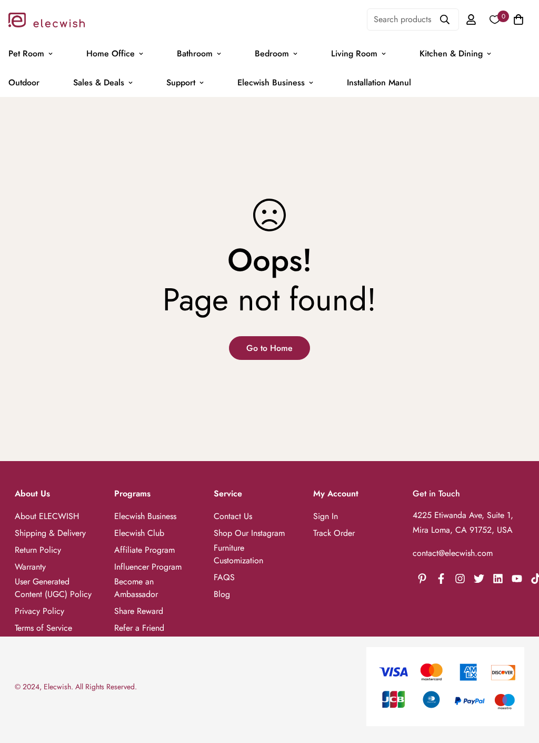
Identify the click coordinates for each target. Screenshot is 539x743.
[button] (516, 19)
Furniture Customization (238, 554)
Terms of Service (43, 628)
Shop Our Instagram (249, 533)
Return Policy (38, 550)
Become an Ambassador (136, 587)
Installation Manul (379, 82)
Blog (222, 594)
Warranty (30, 567)
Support (180, 82)
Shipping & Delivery (50, 533)
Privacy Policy (39, 611)
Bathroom (195, 53)
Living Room (354, 53)
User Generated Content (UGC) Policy (53, 587)
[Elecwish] (46, 19)
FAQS (224, 577)
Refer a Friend (139, 628)
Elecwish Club (139, 533)
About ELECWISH (47, 516)
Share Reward (138, 611)
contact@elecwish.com (453, 553)
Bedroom (272, 53)
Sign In (325, 516)
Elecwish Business (271, 82)
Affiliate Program (144, 550)
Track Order (334, 533)
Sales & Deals (98, 82)
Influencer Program (148, 567)
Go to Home (269, 348)
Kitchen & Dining (451, 53)
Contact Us (233, 516)
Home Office (110, 53)
